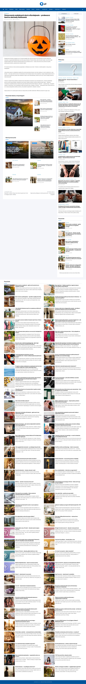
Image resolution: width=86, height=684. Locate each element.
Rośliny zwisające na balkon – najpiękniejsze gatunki (68, 666)
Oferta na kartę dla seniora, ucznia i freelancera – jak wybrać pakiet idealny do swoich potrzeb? (68, 320)
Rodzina (37, 9)
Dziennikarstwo (69, 77)
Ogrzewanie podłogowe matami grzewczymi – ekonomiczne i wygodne (42, 194)
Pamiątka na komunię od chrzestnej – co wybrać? (67, 632)
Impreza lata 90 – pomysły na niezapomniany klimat (67, 562)
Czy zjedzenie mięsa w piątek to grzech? (25, 643)
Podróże (28, 9)
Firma (16, 9)
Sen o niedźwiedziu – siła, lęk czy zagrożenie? (66, 470)
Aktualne (77, 13)
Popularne (64, 13)
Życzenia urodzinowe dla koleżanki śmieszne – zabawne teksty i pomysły (26, 598)
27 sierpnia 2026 (44, 128)
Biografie (11, 9)
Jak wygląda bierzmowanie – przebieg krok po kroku (27, 447)
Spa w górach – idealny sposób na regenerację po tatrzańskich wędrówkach (46, 100)
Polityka (64, 127)
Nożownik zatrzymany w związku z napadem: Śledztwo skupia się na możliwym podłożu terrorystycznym (69, 182)
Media (77, 77)
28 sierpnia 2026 (44, 103)
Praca (33, 9)
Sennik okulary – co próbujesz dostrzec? (25, 666)
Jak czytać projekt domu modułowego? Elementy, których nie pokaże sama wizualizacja (27, 540)
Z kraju (67, 102)
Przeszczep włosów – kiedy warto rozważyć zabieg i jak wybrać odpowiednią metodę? (67, 424)
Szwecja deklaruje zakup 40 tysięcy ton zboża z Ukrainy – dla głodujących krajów (73, 36)
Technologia (44, 9)
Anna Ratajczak (16, 19)
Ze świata (71, 17)
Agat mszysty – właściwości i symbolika (64, 574)
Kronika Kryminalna (61, 204)
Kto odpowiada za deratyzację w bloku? (24, 516)
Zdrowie (50, 9)
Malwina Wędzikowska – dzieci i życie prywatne (26, 562)
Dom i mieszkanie (68, 42)
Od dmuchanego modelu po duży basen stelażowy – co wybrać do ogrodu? (46, 117)
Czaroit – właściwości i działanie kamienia (25, 585)
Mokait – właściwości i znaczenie (23, 574)
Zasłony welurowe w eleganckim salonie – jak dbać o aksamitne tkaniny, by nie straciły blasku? (44, 179)
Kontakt (64, 9)
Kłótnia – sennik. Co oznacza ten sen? (24, 481)
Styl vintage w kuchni (70, 44)
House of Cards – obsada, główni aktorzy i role (26, 551)
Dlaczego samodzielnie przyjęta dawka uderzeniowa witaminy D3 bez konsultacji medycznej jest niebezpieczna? (28, 379)
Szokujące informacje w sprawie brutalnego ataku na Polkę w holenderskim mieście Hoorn (69, 207)
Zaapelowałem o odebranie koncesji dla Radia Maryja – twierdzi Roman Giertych (69, 157)
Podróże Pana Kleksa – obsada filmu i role (65, 539)
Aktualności (6, 13)
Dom (6, 9)
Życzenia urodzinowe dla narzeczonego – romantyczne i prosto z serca (25, 621)
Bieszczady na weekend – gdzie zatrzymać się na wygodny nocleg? (19, 118)
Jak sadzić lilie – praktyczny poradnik (64, 493)
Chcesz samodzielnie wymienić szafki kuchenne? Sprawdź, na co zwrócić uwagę (67, 355)
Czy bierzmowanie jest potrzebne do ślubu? (26, 458)
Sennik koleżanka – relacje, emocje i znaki (25, 470)
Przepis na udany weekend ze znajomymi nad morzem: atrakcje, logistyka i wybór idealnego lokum (28, 367)
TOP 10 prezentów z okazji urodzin (63, 655)
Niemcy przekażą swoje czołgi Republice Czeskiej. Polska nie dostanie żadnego (72, 20)
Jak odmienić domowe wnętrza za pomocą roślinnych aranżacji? (45, 126)
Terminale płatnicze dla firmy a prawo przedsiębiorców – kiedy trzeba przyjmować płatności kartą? (28, 355)
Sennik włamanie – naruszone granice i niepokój (66, 458)
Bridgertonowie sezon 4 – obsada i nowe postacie (67, 528)
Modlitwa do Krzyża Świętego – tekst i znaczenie (67, 447)
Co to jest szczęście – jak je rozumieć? (64, 551)
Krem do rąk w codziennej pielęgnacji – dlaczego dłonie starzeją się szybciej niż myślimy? (26, 343)
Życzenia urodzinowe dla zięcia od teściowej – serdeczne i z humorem (66, 586)
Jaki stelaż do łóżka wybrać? (22, 400)
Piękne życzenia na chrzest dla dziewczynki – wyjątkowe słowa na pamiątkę (26, 609)
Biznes (64, 102)
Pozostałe (57, 9)
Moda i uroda (22, 9)
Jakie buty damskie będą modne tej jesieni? (65, 366)
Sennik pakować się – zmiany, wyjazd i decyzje (66, 643)
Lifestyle (74, 77)
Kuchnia (73, 42)
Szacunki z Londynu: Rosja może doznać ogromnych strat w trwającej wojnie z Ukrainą (16, 194)
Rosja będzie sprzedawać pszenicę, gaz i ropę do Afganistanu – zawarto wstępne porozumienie (73, 28)
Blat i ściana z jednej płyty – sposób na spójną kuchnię (46, 109)
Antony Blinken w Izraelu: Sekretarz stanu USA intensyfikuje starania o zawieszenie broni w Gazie (69, 130)
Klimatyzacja (62, 272)
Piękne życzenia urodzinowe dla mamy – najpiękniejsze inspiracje (64, 598)
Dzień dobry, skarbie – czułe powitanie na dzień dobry (28, 632)
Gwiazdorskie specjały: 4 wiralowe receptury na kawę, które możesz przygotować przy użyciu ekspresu (68, 343)
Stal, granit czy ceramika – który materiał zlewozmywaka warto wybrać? (25, 494)
